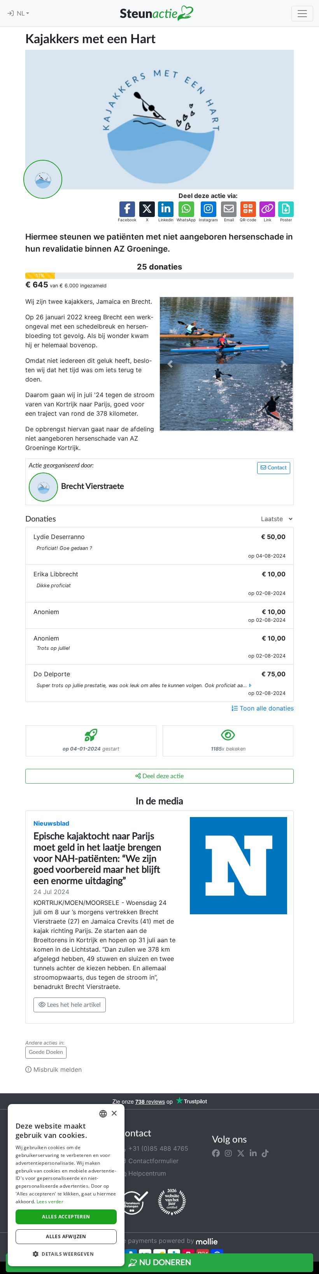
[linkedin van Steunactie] (253, 1153)
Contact (276, 468)
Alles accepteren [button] (66, 1216)
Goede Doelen (46, 1052)
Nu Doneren (164, 1263)
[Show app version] (313, 1268)
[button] (127, 212)
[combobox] (103, 1114)
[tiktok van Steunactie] (265, 1153)
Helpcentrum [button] (146, 1173)
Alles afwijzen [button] (66, 1236)
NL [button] (21, 13)
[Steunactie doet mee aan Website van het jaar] (172, 1202)
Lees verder (50, 1201)
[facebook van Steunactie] (216, 1153)
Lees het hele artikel (73, 1005)
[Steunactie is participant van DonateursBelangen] (134, 1202)
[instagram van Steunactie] (228, 1153)
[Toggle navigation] (302, 13)
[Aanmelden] (10, 13)
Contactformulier (152, 1161)
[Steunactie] (156, 13)
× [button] (114, 1113)
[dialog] (66, 1185)
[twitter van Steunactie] (241, 1153)
